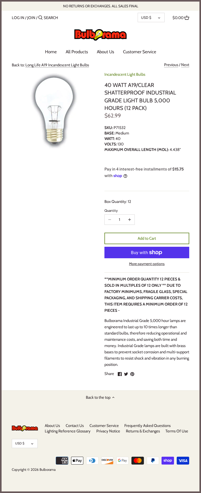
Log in (18, 17)
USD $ (146, 17)
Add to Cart (147, 238)
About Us (52, 425)
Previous (171, 64)
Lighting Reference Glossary (68, 431)
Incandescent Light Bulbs (124, 74)
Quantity (111, 210)
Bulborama (47, 469)
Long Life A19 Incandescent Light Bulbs (57, 65)
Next (185, 64)
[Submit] (40, 18)
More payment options (147, 264)
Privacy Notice (108, 431)
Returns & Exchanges (143, 431)
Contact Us (75, 425)
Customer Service (104, 425)
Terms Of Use (176, 431)
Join (31, 17)
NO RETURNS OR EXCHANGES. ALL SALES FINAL (100, 6)
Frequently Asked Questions (147, 425)
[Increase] (130, 220)
